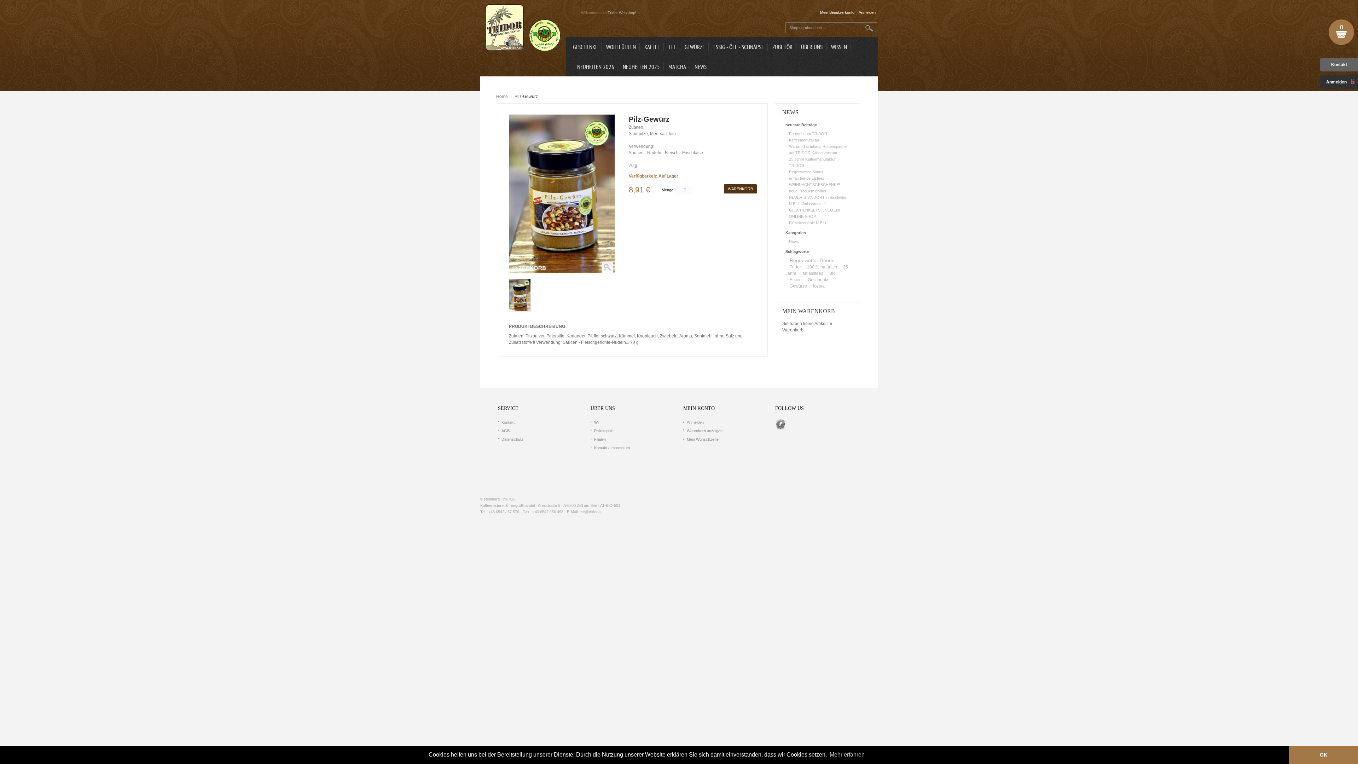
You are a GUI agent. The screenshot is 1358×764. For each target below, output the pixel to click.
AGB (505, 431)
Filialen (600, 439)
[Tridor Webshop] (523, 28)
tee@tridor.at (591, 512)
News (794, 241)
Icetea (819, 286)
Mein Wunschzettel (703, 439)
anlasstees (812, 273)
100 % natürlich (822, 267)
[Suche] (869, 28)
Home (502, 96)
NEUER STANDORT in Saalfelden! (818, 197)
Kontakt (1339, 64)
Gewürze (798, 286)
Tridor (795, 267)
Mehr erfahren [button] (847, 755)
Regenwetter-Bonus (806, 172)
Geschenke (819, 279)
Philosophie (604, 431)
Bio (832, 273)
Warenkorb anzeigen (704, 431)
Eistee (796, 279)
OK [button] (1323, 755)
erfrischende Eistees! (807, 178)
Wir (597, 422)
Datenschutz (512, 439)
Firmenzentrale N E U (807, 223)
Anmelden (695, 422)
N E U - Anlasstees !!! (807, 204)
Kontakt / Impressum (612, 448)
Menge (667, 190)
